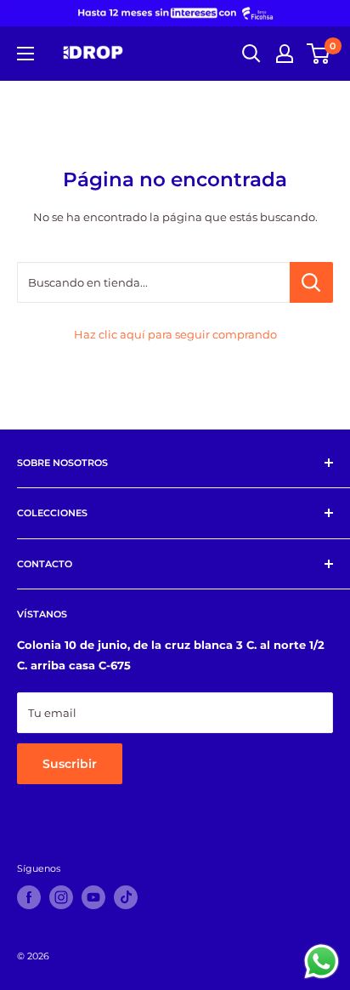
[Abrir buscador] (251, 53)
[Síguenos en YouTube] (93, 897)
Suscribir (69, 763)
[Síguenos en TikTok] (126, 897)
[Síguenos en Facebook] (29, 897)
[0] (319, 53)
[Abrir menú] (25, 53)
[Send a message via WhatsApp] (322, 961)
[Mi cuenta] (284, 53)
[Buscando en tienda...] (311, 282)
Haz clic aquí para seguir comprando (175, 334)
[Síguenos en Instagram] (61, 897)
